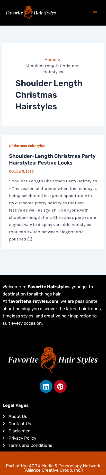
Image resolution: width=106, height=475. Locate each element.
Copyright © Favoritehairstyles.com (53, 456)
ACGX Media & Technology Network (64, 465)
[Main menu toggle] (95, 13)
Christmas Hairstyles (27, 146)
